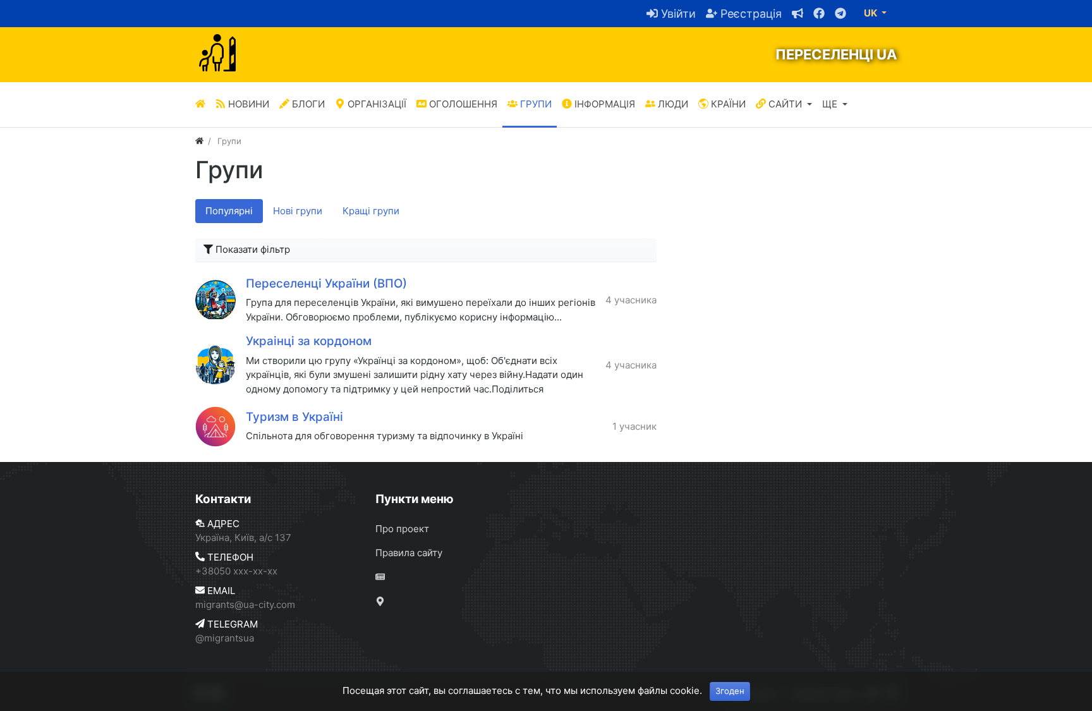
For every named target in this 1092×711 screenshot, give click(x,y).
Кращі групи (371, 211)
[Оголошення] (792, 13)
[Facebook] (814, 13)
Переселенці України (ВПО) (326, 283)
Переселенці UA (836, 54)
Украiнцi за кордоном (309, 341)
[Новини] (636, 578)
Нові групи (297, 211)
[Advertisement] (786, 284)
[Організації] (636, 602)
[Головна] (200, 104)
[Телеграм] (835, 13)
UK (871, 13)
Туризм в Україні (294, 417)
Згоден (729, 691)
